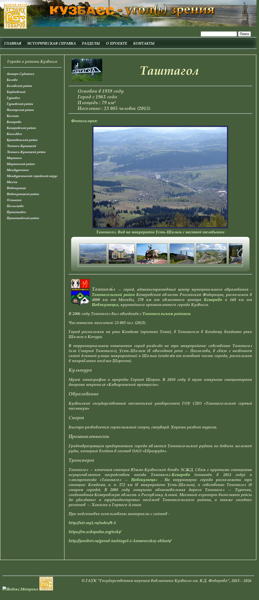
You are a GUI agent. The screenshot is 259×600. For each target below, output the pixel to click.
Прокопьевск (16, 212)
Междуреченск (18, 170)
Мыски (12, 182)
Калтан (13, 116)
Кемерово (14, 122)
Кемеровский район (21, 128)
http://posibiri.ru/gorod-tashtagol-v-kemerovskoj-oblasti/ (120, 540)
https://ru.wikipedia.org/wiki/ (95, 531)
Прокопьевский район (23, 218)
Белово (12, 80)
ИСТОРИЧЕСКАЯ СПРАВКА (51, 43)
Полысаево (15, 206)
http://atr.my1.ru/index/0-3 (92, 522)
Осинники (14, 200)
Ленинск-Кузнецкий (21, 146)
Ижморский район (20, 110)
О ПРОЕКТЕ (116, 43)
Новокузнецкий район (23, 194)
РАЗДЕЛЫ (91, 43)
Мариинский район (21, 164)
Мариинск (14, 158)
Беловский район (19, 86)
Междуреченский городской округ (32, 176)
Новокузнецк (16, 188)
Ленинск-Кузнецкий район (26, 152)
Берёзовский (16, 92)
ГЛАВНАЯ (12, 43)
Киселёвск (14, 134)
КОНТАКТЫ (144, 43)
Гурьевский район (20, 104)
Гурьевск (13, 98)
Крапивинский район (22, 140)
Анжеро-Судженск (20, 74)
